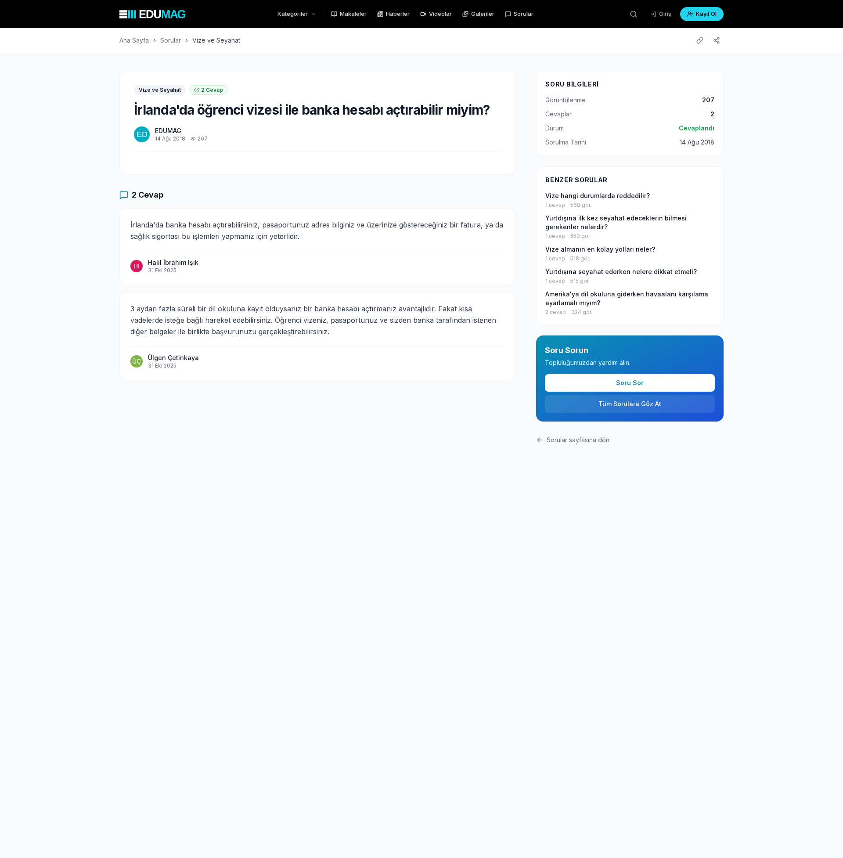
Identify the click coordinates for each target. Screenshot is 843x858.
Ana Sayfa (134, 40)
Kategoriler (292, 13)
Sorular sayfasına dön (578, 439)
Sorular (523, 13)
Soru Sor (630, 382)
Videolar (440, 13)
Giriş (665, 13)
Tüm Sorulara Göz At (629, 403)
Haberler (398, 13)
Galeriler (482, 13)
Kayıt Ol (706, 13)
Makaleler (353, 13)
